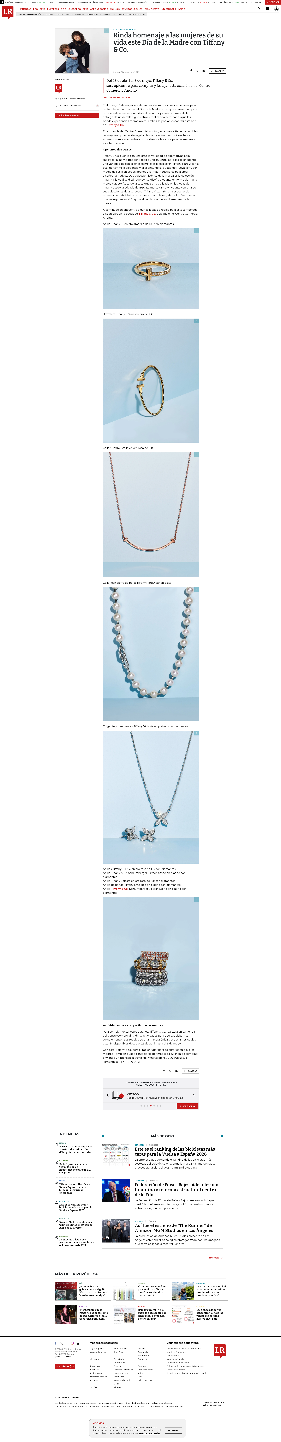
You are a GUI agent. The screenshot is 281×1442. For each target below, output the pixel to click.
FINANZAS (25, 9)
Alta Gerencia (120, 1348)
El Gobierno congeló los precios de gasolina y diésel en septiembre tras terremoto (152, 1291)
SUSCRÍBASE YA (188, 1106)
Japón (122, 14)
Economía (50, 14)
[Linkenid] (68, 1344)
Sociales (94, 1387)
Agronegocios (97, 1348)
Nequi (60, 14)
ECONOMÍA (39, 9)
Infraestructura (121, 1373)
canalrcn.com (92, 1406)
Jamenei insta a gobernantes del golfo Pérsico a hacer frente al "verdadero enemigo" (93, 1291)
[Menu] (18, 9)
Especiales (119, 1366)
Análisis (141, 1348)
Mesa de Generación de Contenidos (184, 1348)
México (62, 1143)
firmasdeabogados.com (137, 1403)
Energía (63, 1181)
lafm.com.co (141, 1406)
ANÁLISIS (115, 9)
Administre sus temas (69, 115)
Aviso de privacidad (176, 1359)
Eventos (141, 1366)
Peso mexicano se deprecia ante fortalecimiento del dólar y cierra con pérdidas (75, 1149)
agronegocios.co (88, 1403)
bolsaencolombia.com (162, 1403)
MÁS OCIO (214, 1258)
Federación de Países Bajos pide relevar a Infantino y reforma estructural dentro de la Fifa (177, 1189)
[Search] (259, 8)
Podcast (94, 1380)
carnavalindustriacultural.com (69, 1406)
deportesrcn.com (174, 1406)
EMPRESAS (53, 9)
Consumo (200, 1306)
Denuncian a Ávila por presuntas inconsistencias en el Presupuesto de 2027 (76, 1242)
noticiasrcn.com (124, 1406)
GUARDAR (219, 71)
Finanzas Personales (123, 1369)
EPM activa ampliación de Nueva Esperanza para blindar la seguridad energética (74, 1188)
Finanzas (79, 14)
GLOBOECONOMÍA (78, 9)
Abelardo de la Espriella (98, 14)
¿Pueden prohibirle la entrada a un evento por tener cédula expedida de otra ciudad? (152, 1314)
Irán (81, 1283)
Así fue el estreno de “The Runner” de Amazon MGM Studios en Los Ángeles (174, 1228)
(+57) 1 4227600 (63, 1356)
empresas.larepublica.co (111, 1403)
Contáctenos (173, 1355)
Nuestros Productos (176, 1352)
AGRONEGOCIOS (99, 9)
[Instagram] (73, 1344)
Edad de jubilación (136, 14)
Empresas (95, 1366)
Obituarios (119, 1377)
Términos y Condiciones (178, 1362)
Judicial (141, 1306)
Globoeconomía (146, 1369)
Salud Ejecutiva (145, 1380)
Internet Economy (98, 1377)
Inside (140, 1373)
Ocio (140, 1377)
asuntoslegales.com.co (66, 1403)
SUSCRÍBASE (273, 2)
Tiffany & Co (115, 125)
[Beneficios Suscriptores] (267, 8)
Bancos (69, 14)
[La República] (7, 13)
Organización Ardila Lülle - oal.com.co (213, 1403)
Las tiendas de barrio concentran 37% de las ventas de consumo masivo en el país (209, 1314)
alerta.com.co (156, 1406)
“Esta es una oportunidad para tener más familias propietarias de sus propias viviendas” (211, 1291)
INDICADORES (168, 9)
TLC (114, 14)
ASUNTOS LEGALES (132, 9)
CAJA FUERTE (151, 9)
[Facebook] (191, 70)
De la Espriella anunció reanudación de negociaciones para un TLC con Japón (75, 1168)
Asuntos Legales (98, 1352)
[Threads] (79, 1344)
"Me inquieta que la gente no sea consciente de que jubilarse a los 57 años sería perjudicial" (93, 1314)
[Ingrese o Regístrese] (276, 8)
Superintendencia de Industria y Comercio (187, 1373)
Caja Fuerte (119, 1352)
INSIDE (181, 9)
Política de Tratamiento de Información (185, 1366)
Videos (117, 1387)
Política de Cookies (149, 1433)
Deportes (64, 1201)
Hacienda (63, 1161)
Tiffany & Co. (147, 213)
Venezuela (64, 1219)
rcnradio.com (108, 1406)
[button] (107, 1095)
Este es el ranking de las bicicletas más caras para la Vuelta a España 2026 (75, 1207)
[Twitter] (197, 70)
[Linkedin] (204, 70)
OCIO (63, 9)
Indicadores (96, 1373)
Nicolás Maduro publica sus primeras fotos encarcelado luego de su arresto (75, 1225)
